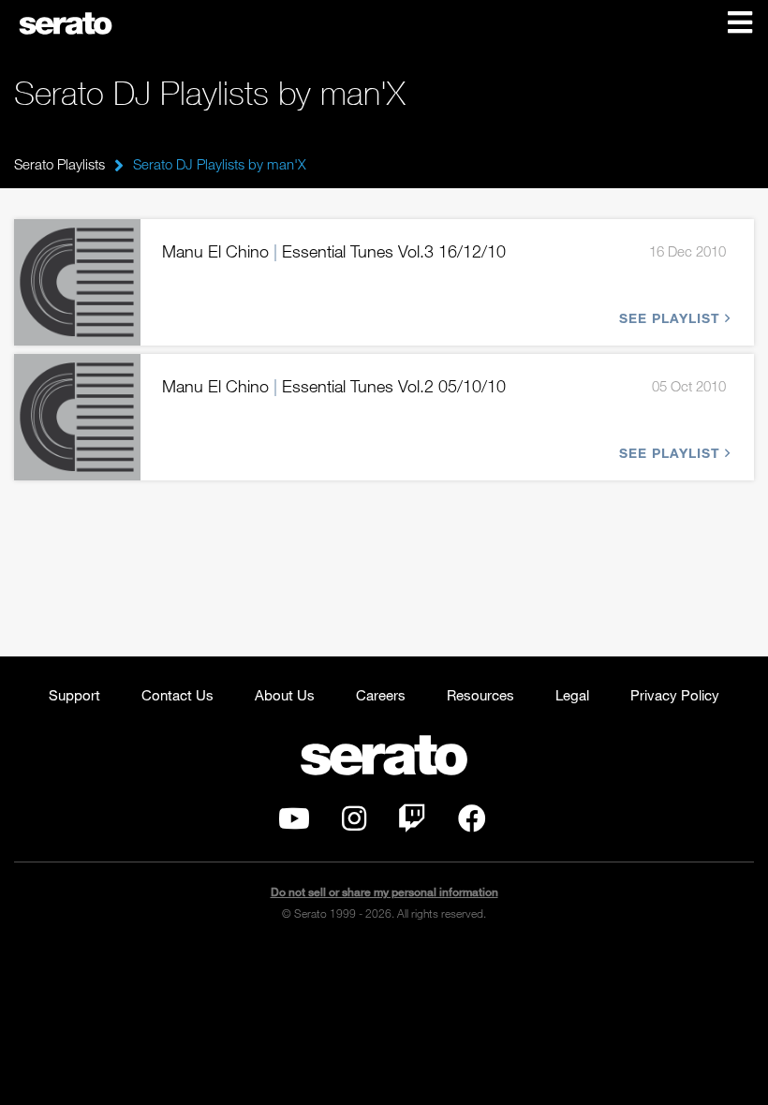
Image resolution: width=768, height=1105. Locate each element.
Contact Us (177, 694)
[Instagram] (354, 823)
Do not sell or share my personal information (384, 892)
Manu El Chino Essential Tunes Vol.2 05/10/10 (334, 386)
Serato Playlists (59, 163)
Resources (480, 694)
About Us (285, 694)
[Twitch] (412, 823)
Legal (572, 694)
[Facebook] (472, 823)
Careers (381, 694)
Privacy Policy (674, 694)
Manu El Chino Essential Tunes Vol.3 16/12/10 (334, 251)
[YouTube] (294, 823)
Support (74, 694)
